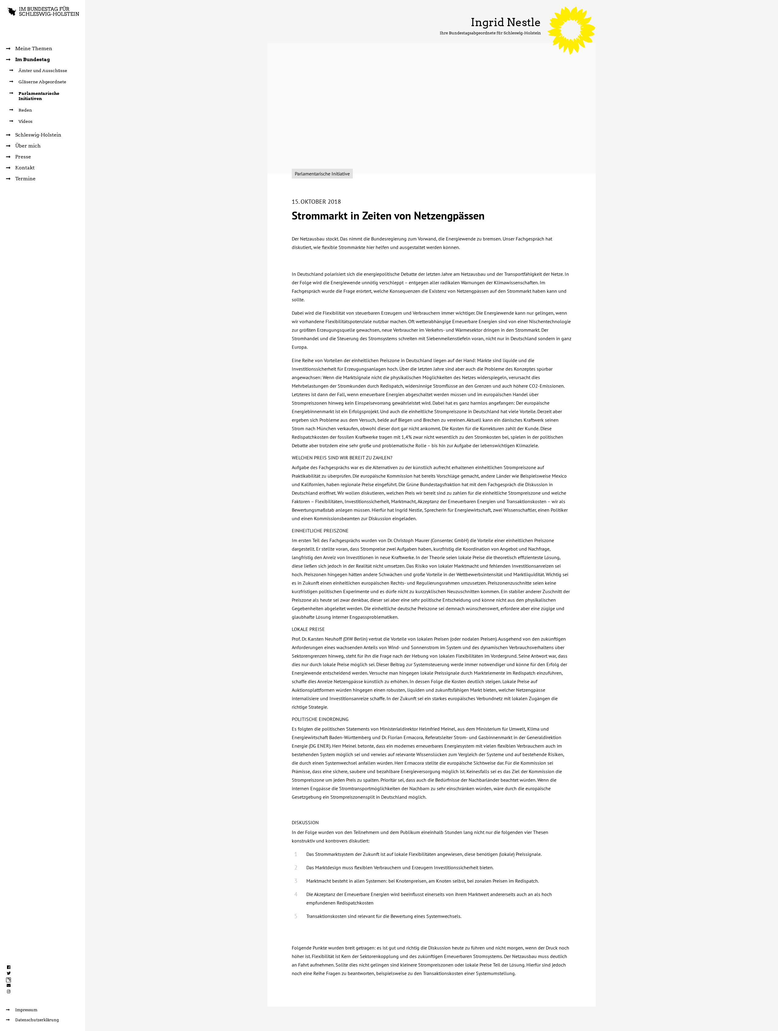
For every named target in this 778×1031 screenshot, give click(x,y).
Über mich (28, 146)
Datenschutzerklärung (37, 1020)
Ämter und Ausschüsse (43, 70)
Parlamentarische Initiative (322, 174)
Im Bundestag (32, 59)
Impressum (26, 1010)
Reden (25, 110)
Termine (25, 179)
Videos (26, 121)
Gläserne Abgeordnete (42, 81)
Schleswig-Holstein (38, 135)
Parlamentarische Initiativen (39, 96)
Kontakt (25, 168)
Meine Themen (33, 48)
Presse (23, 157)
